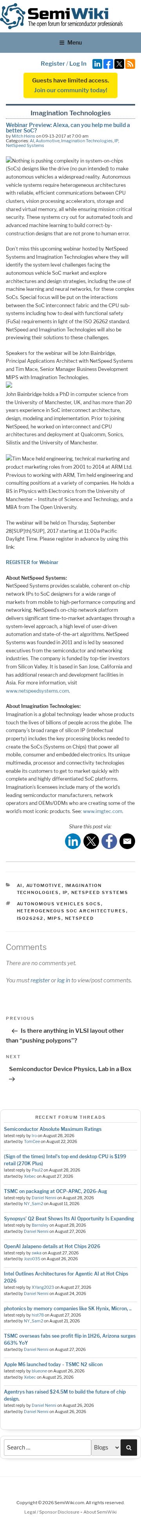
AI (32, 140)
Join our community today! (70, 90)
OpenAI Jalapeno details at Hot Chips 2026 (52, 1246)
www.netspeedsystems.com (37, 691)
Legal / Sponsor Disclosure (52, 1512)
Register (53, 63)
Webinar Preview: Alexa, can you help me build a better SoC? (68, 128)
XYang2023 (43, 1287)
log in (63, 980)
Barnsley (40, 1225)
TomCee (32, 1141)
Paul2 (37, 1170)
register (40, 980)
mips (54, 918)
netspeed (79, 918)
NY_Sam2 (33, 1203)
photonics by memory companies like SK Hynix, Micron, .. (68, 1308)
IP (116, 140)
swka (37, 1253)
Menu (74, 42)
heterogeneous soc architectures (71, 911)
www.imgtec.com (102, 811)
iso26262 (30, 918)
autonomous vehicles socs (59, 904)
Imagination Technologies (87, 140)
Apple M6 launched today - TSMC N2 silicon (53, 1364)
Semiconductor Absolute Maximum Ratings (52, 1129)
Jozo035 (32, 1258)
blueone (39, 1371)
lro (34, 1135)
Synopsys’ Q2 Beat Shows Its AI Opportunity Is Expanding (69, 1219)
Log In (78, 63)
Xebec (30, 1176)
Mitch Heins (23, 136)
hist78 (38, 1315)
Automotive (48, 140)
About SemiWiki (100, 1512)
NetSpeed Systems (25, 145)
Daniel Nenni (44, 1197)
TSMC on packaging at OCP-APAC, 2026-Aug (55, 1191)
